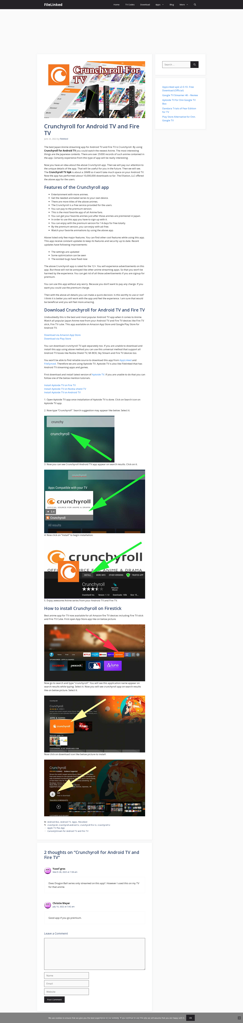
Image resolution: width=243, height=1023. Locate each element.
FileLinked (53, 4)
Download (145, 4)
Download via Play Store (57, 338)
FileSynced (50, 363)
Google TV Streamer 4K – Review (180, 95)
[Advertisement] (121, 30)
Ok (190, 1017)
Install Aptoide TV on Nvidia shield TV (65, 388)
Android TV (65, 822)
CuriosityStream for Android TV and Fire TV (67, 831)
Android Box (53, 822)
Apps (158, 4)
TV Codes (130, 4)
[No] (239, 1017)
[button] (195, 4)
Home (116, 4)
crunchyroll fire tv (88, 825)
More (182, 4)
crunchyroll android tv (69, 825)
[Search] (195, 64)
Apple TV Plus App (56, 828)
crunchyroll (52, 825)
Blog (172, 4)
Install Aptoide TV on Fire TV (60, 385)
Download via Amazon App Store (62, 335)
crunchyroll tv (104, 825)
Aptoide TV (98, 374)
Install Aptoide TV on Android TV (62, 392)
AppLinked (126, 360)
